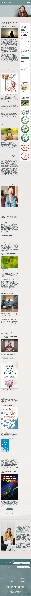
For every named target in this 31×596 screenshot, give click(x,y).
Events (12, 578)
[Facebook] (21, 35)
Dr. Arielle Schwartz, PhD (9, 2)
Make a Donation (23, 581)
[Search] (28, 41)
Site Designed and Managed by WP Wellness (15, 591)
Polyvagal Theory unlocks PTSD (7, 357)
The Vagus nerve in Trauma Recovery (8, 358)
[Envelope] (26, 35)
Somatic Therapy (14, 571)
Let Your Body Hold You (24, 71)
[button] (27, 2)
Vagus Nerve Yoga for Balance (7, 356)
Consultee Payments (23, 580)
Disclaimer (12, 592)
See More (9, 509)
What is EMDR (3, 573)
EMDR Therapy (3, 571)
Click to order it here (8, 504)
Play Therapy (23, 571)
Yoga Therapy (3, 578)
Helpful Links (23, 578)
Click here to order (11, 435)
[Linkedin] (24, 35)
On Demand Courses (13, 580)
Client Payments (23, 579)
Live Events (12, 579)
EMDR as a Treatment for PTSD (5, 572)
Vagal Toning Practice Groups (15, 581)
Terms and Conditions (17, 592)
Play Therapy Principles (24, 572)
